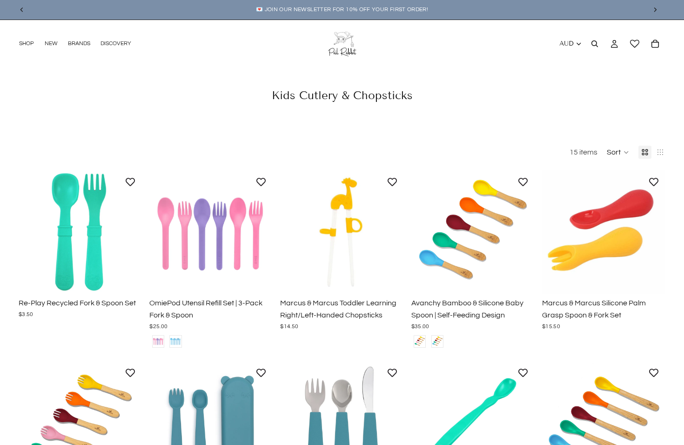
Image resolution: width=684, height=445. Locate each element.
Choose (135, 279)
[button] (618, 152)
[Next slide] (128, 232)
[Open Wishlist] (634, 44)
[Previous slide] (33, 232)
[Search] (594, 44)
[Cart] (655, 44)
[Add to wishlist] (130, 181)
